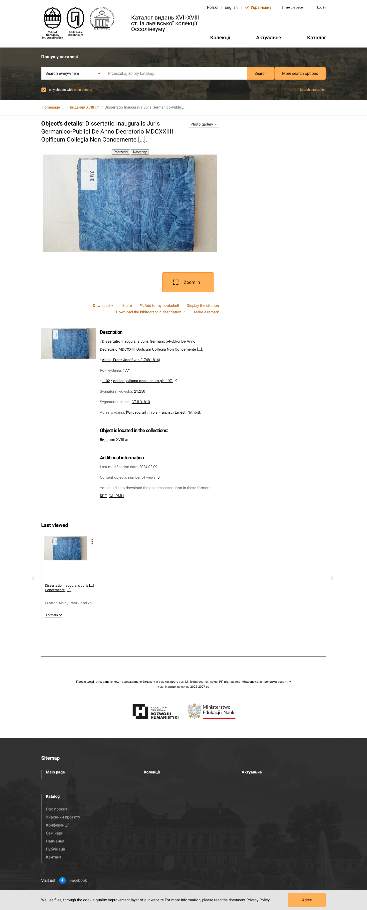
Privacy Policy (258, 900)
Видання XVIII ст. (85, 107)
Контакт (53, 857)
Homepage (51, 107)
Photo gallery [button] (201, 124)
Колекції (152, 772)
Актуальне (252, 772)
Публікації (55, 849)
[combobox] (175, 73)
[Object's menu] (92, 541)
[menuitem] (159, 305)
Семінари (54, 833)
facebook (78, 880)
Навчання (55, 841)
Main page (55, 772)
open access (83, 90)
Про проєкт (56, 809)
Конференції (57, 825)
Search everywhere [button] (62, 73)
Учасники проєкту (63, 817)
